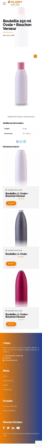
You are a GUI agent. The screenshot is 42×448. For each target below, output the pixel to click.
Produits (5, 385)
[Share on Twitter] (21, 141)
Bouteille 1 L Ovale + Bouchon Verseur (16, 194)
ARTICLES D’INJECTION (9, 411)
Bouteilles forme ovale (15, 190)
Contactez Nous (7, 389)
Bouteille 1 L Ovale (16, 253)
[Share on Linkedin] (24, 141)
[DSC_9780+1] (21, 228)
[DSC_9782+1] (21, 288)
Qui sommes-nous (8, 380)
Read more (11, 203)
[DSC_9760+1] (21, 168)
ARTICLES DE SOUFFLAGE (10, 406)
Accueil (5, 376)
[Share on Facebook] (17, 141)
